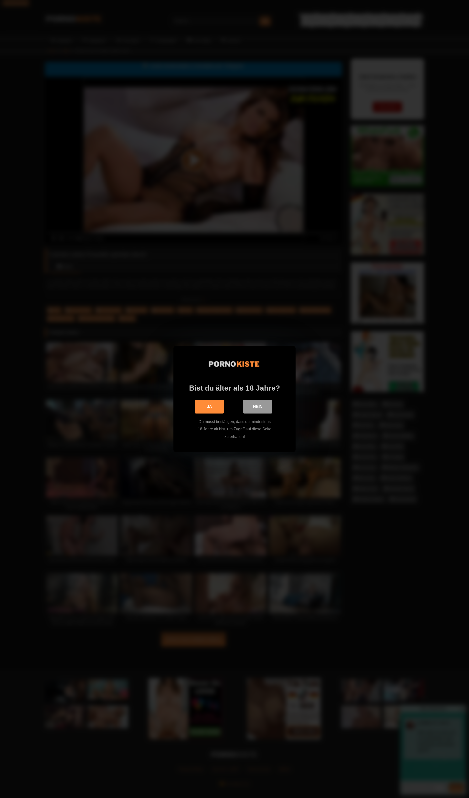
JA (209, 406)
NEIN (258, 406)
